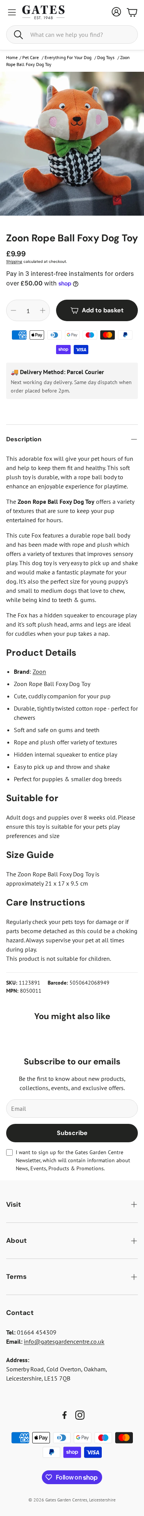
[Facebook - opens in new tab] (64, 1415)
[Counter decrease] (13, 310)
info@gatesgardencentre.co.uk (64, 1341)
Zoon (39, 671)
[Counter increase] (43, 310)
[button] (72, 34)
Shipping (14, 261)
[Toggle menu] (12, 12)
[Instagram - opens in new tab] (79, 1415)
